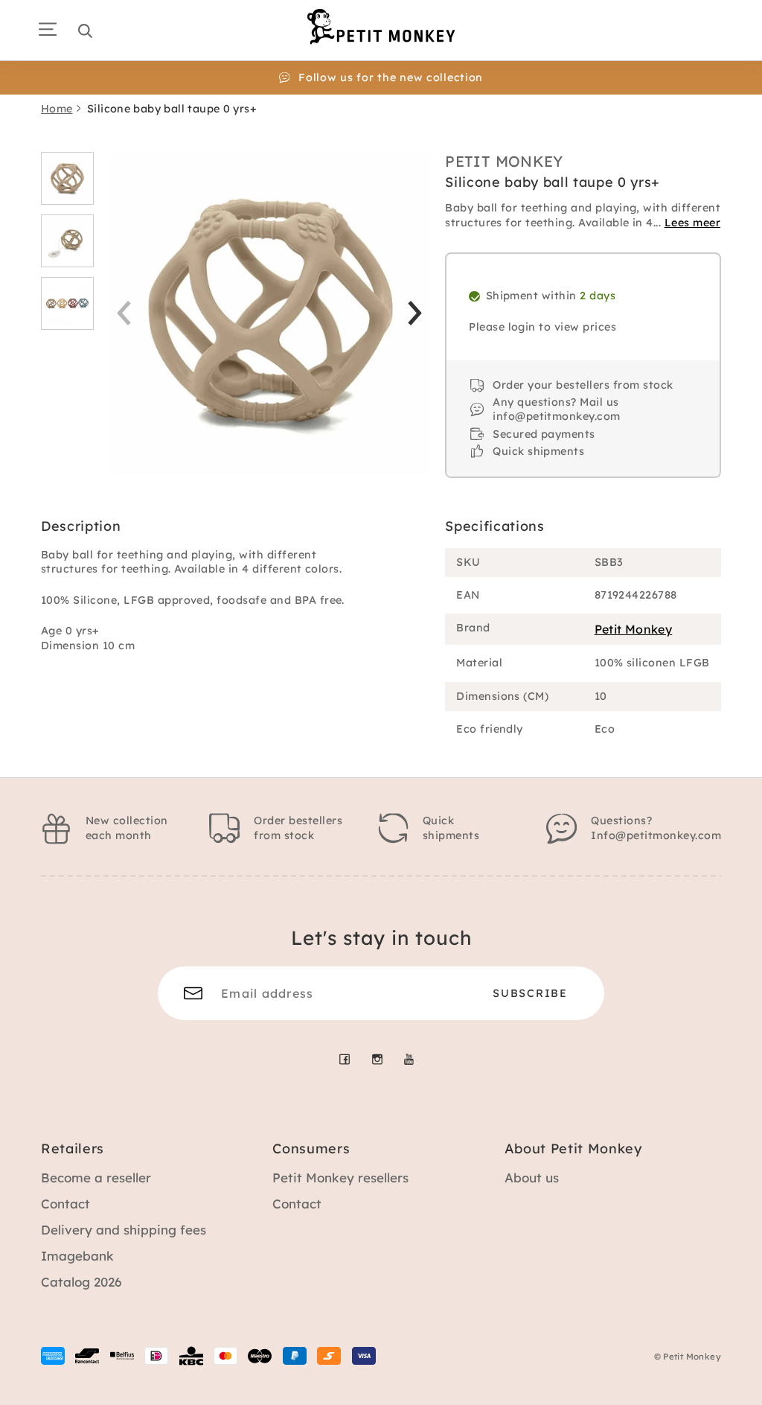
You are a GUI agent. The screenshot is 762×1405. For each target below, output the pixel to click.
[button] (415, 313)
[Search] (85, 30)
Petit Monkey (504, 161)
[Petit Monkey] (381, 26)
